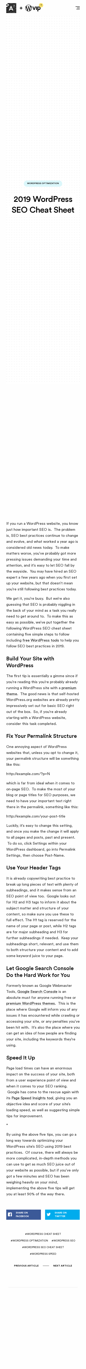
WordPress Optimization (43, 183)
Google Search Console (37, 991)
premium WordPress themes (30, 1003)
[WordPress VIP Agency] (32, 8)
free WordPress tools (41, 640)
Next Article (62, 1265)
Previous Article (26, 1265)
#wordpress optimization (29, 1240)
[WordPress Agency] (11, 8)
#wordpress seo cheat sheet (43, 1247)
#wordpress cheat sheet (43, 1234)
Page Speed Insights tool (32, 1098)
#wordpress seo (63, 1240)
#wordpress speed (43, 1254)
